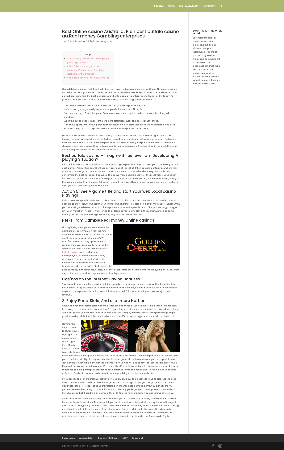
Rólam (171, 6)
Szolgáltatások (189, 6)
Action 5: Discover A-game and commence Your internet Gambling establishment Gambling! (85, 70)
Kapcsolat (209, 6)
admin (73, 41)
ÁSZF (125, 438)
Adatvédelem (86, 438)
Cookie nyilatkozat (108, 438)
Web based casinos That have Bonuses (87, 77)
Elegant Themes (78, 445)
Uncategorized (105, 41)
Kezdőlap (158, 6)
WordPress (103, 445)
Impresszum (68, 438)
